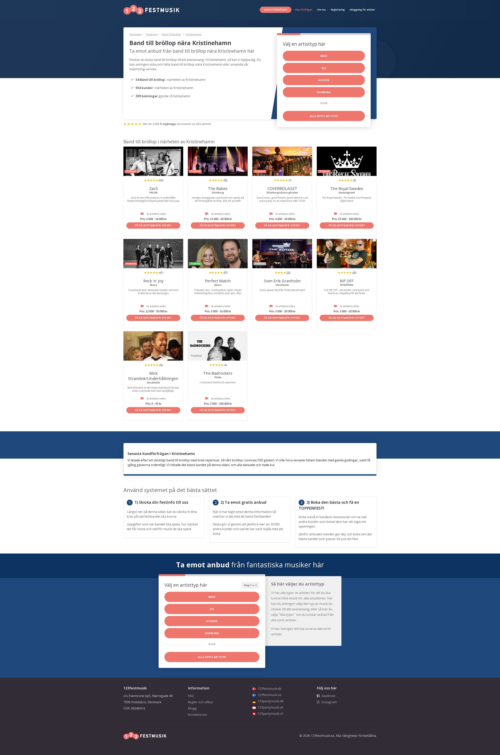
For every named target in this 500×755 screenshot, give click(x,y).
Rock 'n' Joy (153, 280)
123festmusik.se (269, 695)
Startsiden (135, 34)
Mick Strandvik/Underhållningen (153, 376)
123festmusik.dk (269, 688)
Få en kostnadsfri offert (153, 225)
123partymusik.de (270, 701)
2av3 (153, 188)
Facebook (328, 696)
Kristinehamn (194, 34)
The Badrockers (217, 373)
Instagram (329, 702)
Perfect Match (218, 280)
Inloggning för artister (362, 9)
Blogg (192, 708)
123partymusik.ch (270, 713)
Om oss (321, 9)
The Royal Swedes (346, 188)
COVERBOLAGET (282, 188)
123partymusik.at (270, 707)
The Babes (218, 188)
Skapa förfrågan (275, 9)
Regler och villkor (200, 702)
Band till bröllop (171, 34)
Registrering (338, 9)
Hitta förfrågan (303, 9)
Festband (151, 34)
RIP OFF (347, 280)
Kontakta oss (197, 714)
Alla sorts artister (324, 116)
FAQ (191, 696)
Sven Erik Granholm (282, 280)
